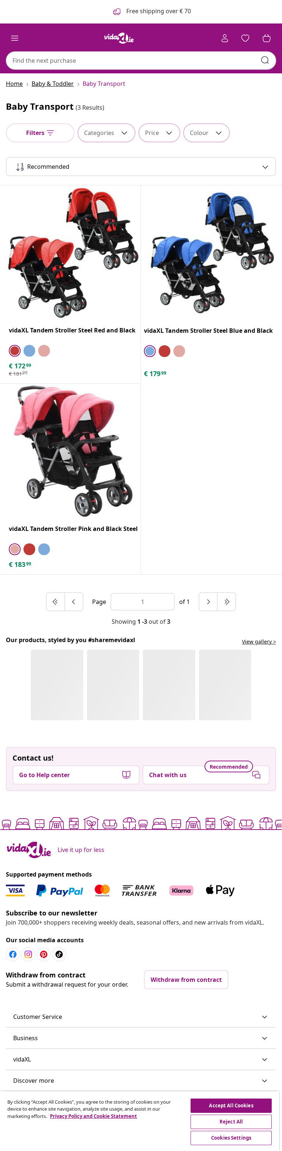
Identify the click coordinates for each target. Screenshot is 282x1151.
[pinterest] (43, 954)
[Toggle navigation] (15, 38)
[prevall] (56, 602)
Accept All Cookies (231, 1105)
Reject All (231, 1121)
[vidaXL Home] (119, 38)
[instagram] (28, 954)
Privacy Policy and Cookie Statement (93, 1116)
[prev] (74, 602)
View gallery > (259, 641)
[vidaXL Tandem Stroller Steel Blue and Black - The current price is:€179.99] (208, 252)
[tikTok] (59, 954)
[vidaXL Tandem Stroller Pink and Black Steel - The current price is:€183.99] (73, 451)
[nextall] (226, 602)
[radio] (15, 351)
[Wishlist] (245, 38)
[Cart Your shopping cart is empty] (266, 38)
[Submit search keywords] (265, 60)
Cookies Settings (231, 1137)
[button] (141, 1017)
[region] (139, 1121)
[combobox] (141, 60)
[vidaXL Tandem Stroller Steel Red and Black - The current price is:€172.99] (73, 252)
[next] (208, 602)
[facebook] (13, 954)
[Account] (224, 38)
